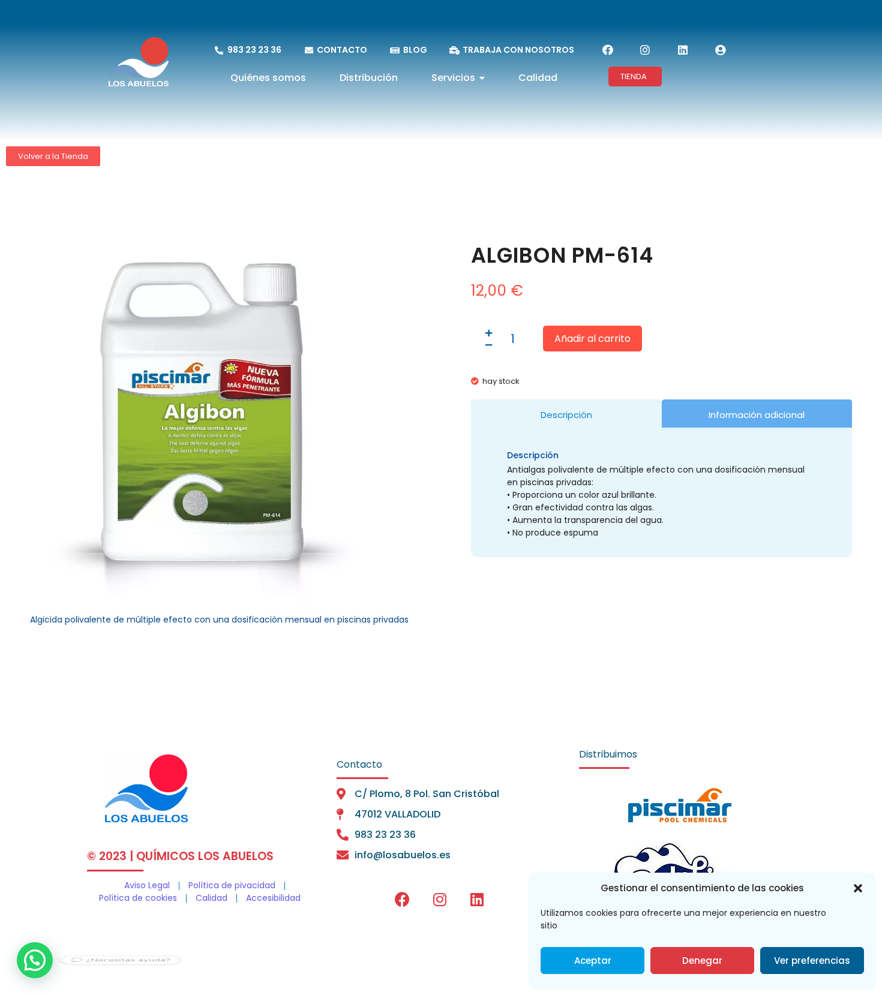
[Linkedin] (683, 50)
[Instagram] (645, 50)
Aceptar (592, 960)
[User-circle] (720, 50)
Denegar (702, 960)
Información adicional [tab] (757, 414)
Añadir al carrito (592, 338)
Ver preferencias (812, 960)
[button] (858, 888)
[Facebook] (608, 50)
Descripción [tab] (566, 414)
